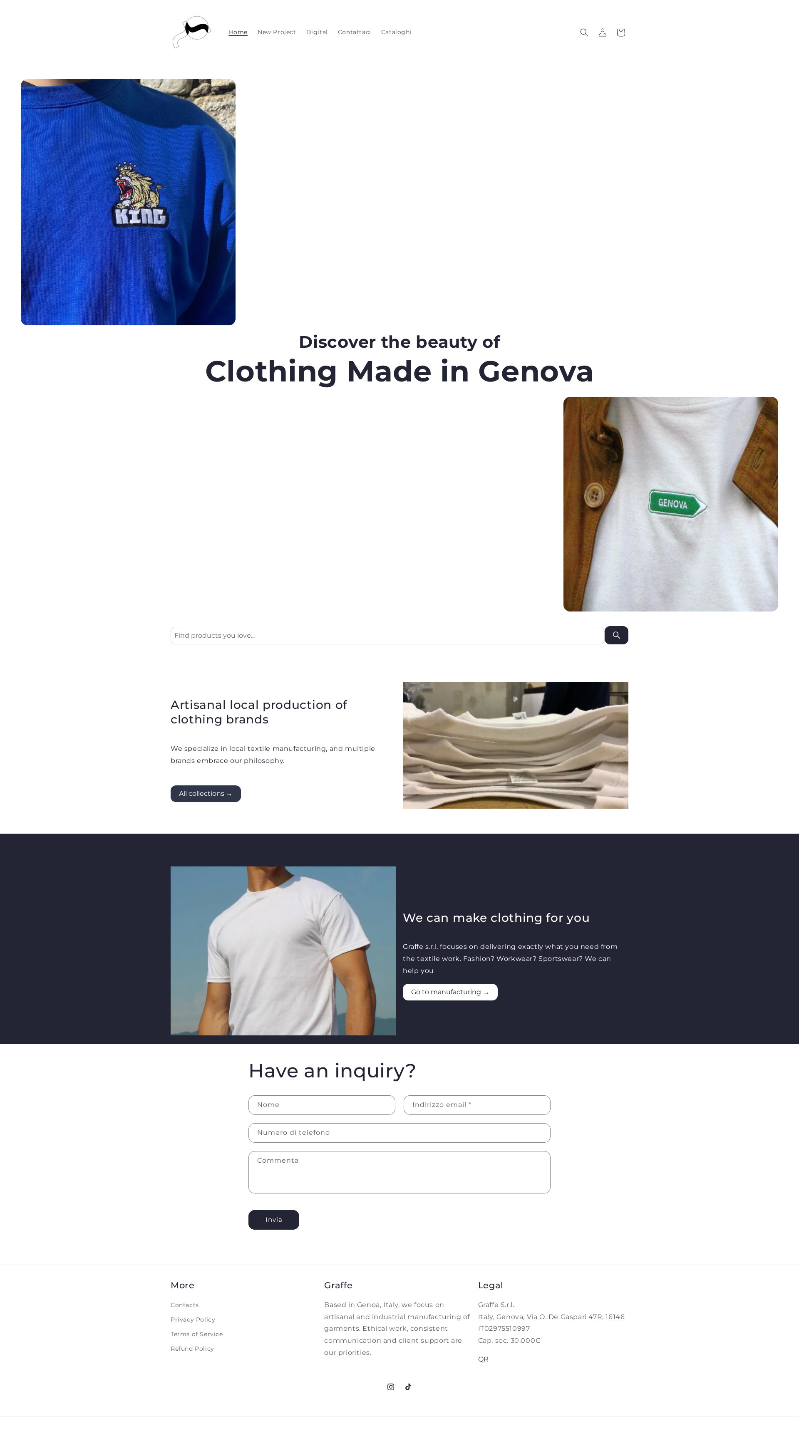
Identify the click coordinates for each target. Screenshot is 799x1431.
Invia (274, 1219)
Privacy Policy (193, 1319)
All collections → (206, 793)
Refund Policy (192, 1349)
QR (483, 1359)
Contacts (185, 1305)
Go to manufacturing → (450, 992)
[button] (584, 32)
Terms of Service (197, 1334)
